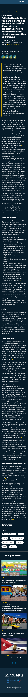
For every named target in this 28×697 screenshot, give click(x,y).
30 (14, 511)
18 (6, 353)
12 (11, 296)
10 (10, 228)
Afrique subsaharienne (9, 534)
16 (14, 343)
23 (15, 413)
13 (14, 304)
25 (21, 437)
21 (19, 381)
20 (25, 375)
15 (8, 333)
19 (12, 359)
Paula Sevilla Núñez (13, 44)
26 (20, 453)
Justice (5, 538)
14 (7, 323)
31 (13, 519)
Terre (4, 546)
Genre (21, 534)
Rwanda (20, 542)
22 (7, 401)
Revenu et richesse (8, 542)
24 (21, 418)
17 (15, 349)
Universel (12, 546)
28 (16, 479)
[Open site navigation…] (25, 5)
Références (6, 525)
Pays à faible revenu (17, 538)
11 (20, 280)
